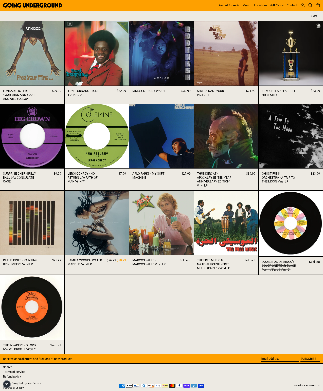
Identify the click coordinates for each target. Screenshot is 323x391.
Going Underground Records (26, 383)
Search (7, 367)
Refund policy (12, 376)
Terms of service (14, 372)
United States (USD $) (305, 385)
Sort (314, 16)
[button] (310, 5)
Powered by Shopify (13, 387)
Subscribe (308, 358)
